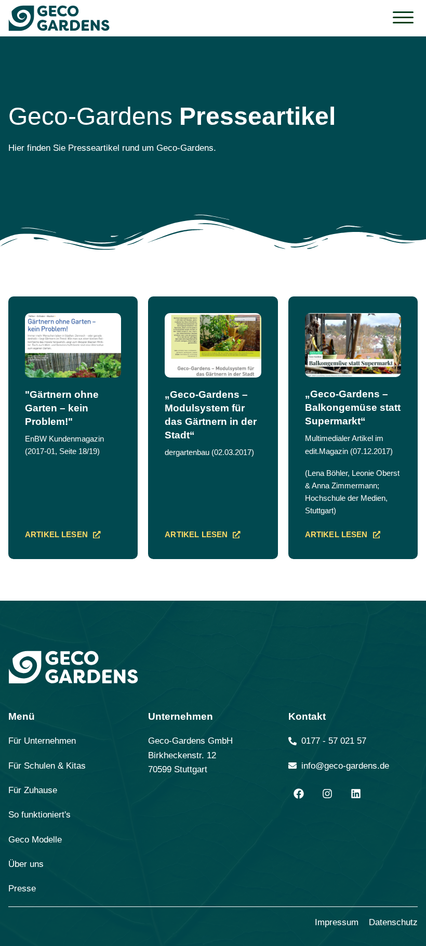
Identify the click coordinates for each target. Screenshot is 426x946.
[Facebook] (298, 793)
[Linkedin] (355, 793)
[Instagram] (327, 793)
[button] (403, 17)
